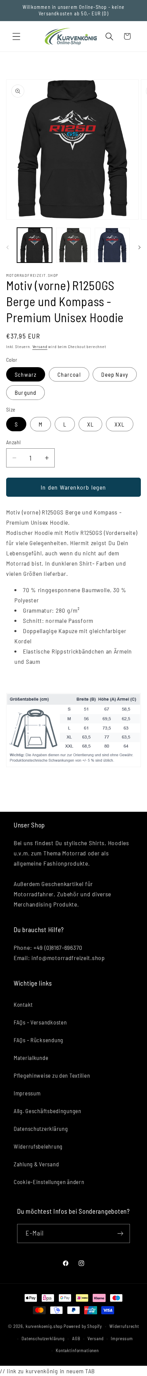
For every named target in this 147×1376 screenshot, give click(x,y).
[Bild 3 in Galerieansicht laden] (112, 245)
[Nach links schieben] (7, 247)
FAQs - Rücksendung (38, 1039)
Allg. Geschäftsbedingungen (47, 1110)
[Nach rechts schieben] (139, 247)
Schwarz (26, 374)
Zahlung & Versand (36, 1164)
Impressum (27, 1093)
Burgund (25, 392)
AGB (76, 1338)
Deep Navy (114, 374)
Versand (40, 346)
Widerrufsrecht (124, 1326)
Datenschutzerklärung (41, 1128)
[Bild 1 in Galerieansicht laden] (34, 245)
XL (90, 424)
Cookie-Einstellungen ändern (49, 1181)
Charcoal (69, 374)
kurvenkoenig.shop (44, 1326)
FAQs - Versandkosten (40, 1022)
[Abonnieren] (120, 1233)
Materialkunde (31, 1057)
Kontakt (23, 1004)
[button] (17, 36)
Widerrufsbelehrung (38, 1146)
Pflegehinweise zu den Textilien (52, 1075)
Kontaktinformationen (77, 1350)
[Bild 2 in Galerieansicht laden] (73, 245)
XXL (120, 424)
